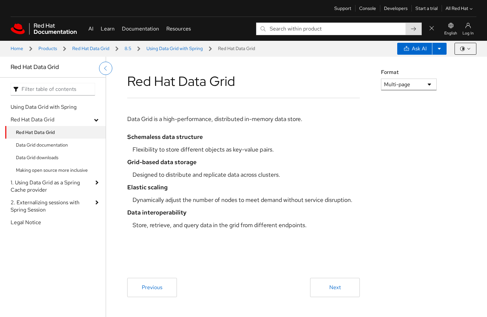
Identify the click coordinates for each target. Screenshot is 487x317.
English (450, 33)
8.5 (128, 48)
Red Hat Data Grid (90, 48)
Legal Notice (26, 222)
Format (390, 72)
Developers (395, 8)
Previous (152, 287)
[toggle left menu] (105, 68)
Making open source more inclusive (52, 170)
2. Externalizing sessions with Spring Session (45, 206)
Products (47, 48)
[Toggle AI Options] (439, 49)
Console (367, 8)
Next (335, 287)
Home (17, 48)
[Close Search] (431, 28)
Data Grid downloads (37, 157)
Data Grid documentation (42, 145)
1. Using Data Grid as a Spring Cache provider (45, 186)
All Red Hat (457, 8)
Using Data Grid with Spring (174, 48)
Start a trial (426, 8)
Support (342, 8)
